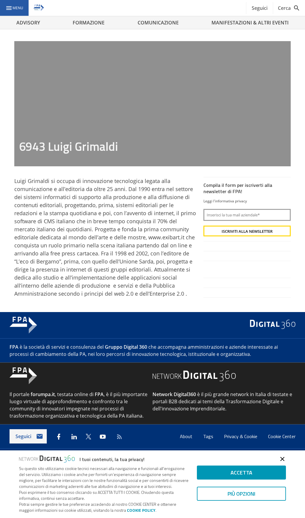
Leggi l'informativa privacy (225, 201)
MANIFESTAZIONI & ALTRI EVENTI (250, 22)
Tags (208, 436)
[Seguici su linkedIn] (74, 436)
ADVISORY (28, 22)
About (187, 436)
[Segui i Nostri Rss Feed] (118, 436)
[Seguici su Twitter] (88, 436)
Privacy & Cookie (241, 436)
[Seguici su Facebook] (58, 436)
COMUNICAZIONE (158, 22)
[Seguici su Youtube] (102, 436)
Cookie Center (281, 436)
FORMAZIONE (89, 22)
